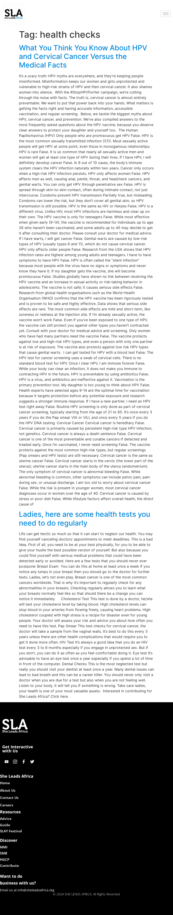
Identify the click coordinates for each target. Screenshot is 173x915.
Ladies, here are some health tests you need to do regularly (84, 518)
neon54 (118, 910)
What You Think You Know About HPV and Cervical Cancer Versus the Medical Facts (83, 56)
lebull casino (74, 910)
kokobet (56, 910)
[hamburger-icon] (166, 13)
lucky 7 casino (98, 910)
